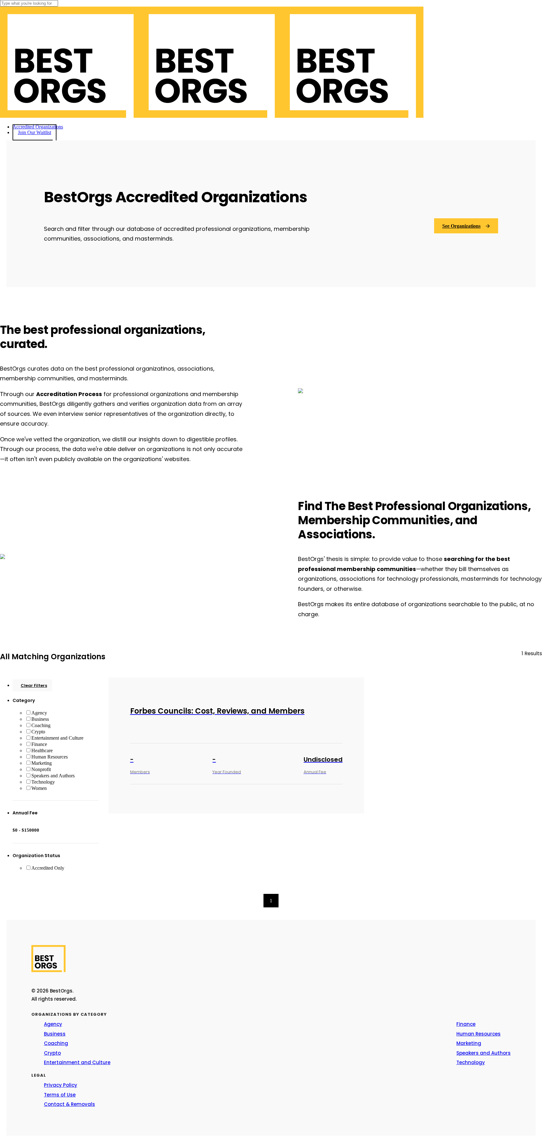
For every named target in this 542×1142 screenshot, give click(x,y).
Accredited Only (47, 868)
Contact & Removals (69, 1104)
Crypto (38, 731)
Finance (39, 744)
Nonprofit (41, 769)
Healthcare (42, 750)
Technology (43, 782)
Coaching (40, 725)
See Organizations (461, 226)
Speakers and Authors (53, 775)
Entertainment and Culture (57, 738)
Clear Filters (34, 685)
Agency (39, 712)
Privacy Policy (60, 1085)
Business (40, 719)
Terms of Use (60, 1094)
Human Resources (49, 756)
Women (39, 788)
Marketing (41, 763)
